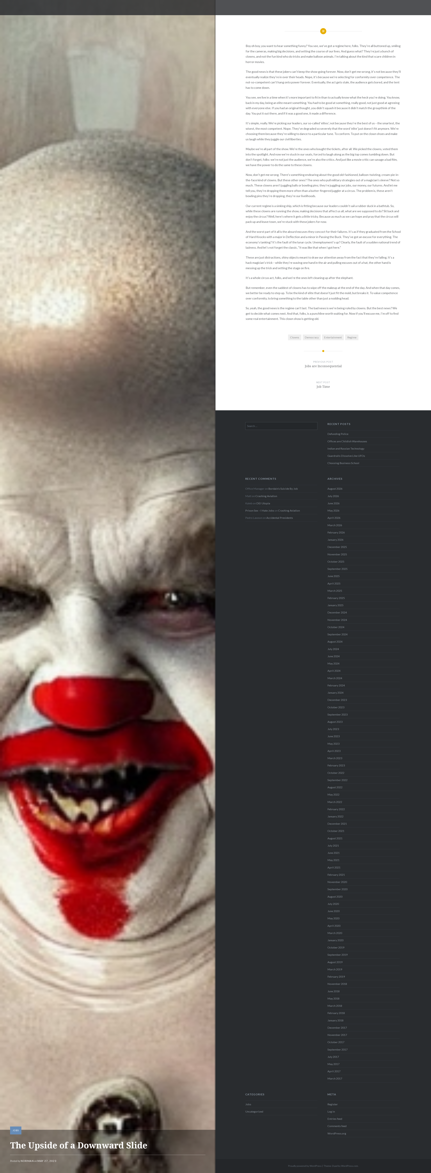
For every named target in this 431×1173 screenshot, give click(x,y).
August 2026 (334, 488)
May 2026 (333, 510)
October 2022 (335, 772)
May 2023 (333, 743)
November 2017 (337, 1034)
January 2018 (335, 1020)
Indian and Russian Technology (345, 448)
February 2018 (336, 1013)
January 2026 (335, 539)
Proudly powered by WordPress (305, 1165)
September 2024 (337, 634)
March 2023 (334, 758)
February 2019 (336, 976)
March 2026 (334, 525)
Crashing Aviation (266, 496)
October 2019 (335, 947)
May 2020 (333, 918)
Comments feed (336, 1126)
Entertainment (333, 337)
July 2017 (333, 1056)
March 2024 (334, 678)
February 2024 (336, 685)
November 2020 (337, 881)
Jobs (16, 1130)
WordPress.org (336, 1133)
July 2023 (333, 729)
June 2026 (333, 503)
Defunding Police (337, 433)
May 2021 (333, 860)
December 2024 (337, 612)
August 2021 (334, 838)
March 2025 (334, 590)
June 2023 (333, 736)
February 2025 (336, 597)
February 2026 (336, 532)
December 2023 (337, 699)
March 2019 (334, 969)
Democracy (312, 337)
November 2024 (337, 619)
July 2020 (333, 903)
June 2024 (333, 656)
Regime (351, 337)
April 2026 (333, 517)
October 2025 (335, 561)
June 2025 (333, 576)
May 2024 (333, 663)
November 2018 (337, 983)
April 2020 (333, 925)
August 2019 (334, 962)
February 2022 (336, 809)
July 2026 (333, 496)
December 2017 (337, 1027)
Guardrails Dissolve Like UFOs (346, 455)
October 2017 (335, 1042)
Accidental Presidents (279, 517)
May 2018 (333, 998)
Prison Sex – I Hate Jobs (259, 510)
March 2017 (334, 1078)
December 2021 (337, 823)
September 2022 (337, 780)
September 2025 (337, 568)
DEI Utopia (263, 503)
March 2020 (334, 932)
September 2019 (337, 954)
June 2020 (333, 911)
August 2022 (334, 787)
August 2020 (334, 896)
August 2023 (334, 721)
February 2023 (336, 765)
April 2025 (333, 583)
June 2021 (333, 852)
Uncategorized (254, 1111)
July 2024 (333, 649)
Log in (331, 1111)
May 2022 (333, 794)
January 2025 (335, 605)
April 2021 (333, 867)
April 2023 (333, 750)
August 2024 (334, 641)
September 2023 (337, 714)
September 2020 (337, 889)
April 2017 (333, 1071)
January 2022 (335, 816)
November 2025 (337, 554)
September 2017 (337, 1049)
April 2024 (333, 670)
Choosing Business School (343, 463)
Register (332, 1104)
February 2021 (336, 874)
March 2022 (334, 801)
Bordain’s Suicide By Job (283, 488)
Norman (27, 1160)
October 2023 (335, 707)
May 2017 (333, 1064)
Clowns (294, 337)
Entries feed (334, 1118)
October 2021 (335, 830)
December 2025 (337, 546)
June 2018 (333, 991)
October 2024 (335, 627)
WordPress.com (349, 1165)
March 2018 (334, 1005)
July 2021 (333, 845)
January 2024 (335, 692)
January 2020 (335, 940)
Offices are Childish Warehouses (347, 441)
